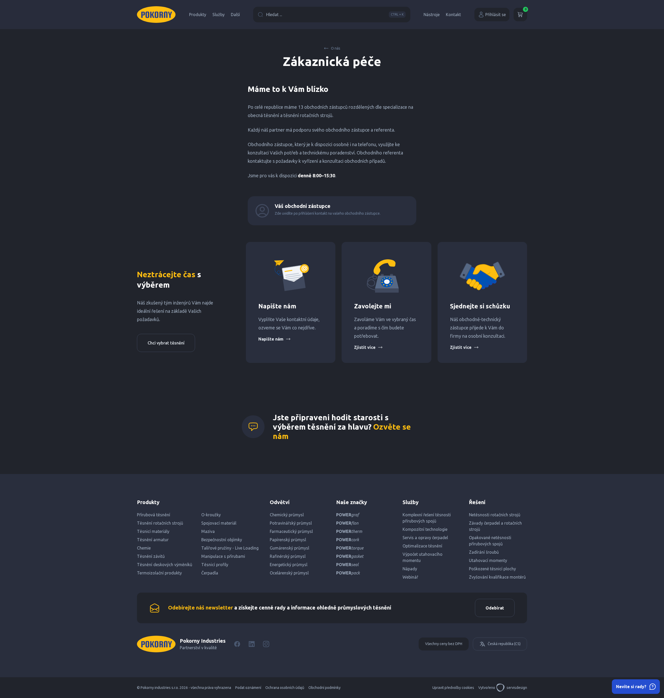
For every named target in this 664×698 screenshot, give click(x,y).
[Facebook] (237, 644)
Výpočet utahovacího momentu (422, 557)
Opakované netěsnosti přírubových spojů (490, 540)
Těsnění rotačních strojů (160, 523)
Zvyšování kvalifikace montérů (497, 577)
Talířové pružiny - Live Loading (230, 548)
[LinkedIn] (251, 644)
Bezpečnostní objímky (221, 539)
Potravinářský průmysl (291, 523)
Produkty (197, 14)
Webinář (410, 577)
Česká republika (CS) (504, 644)
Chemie (144, 548)
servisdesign (517, 688)
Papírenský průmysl (288, 539)
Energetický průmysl (288, 564)
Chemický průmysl (287, 514)
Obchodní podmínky (324, 688)
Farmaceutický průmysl (291, 531)
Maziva (208, 531)
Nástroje (432, 14)
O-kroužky (211, 514)
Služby (218, 14)
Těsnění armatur (153, 539)
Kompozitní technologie (425, 529)
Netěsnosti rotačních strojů (494, 514)
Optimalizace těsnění (422, 546)
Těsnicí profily (214, 564)
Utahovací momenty (488, 560)
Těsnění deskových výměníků (164, 564)
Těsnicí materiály (153, 531)
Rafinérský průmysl (288, 556)
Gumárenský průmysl (289, 548)
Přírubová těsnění (153, 514)
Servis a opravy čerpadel (425, 537)
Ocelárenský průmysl (289, 573)
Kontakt (453, 14)
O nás (335, 48)
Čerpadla (209, 573)
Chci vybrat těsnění (166, 343)
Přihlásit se (495, 14)
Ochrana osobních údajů (284, 688)
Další (235, 14)
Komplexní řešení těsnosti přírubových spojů (427, 517)
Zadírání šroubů (484, 552)
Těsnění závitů (151, 556)
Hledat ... (335, 14)
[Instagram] (266, 644)
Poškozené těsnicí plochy (492, 568)
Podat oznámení (248, 688)
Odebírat (495, 608)
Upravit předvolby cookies (453, 688)
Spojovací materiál (218, 523)
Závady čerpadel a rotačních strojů (495, 526)
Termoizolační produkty (159, 573)
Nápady (410, 568)
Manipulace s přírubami (223, 556)
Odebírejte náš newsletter (200, 608)
